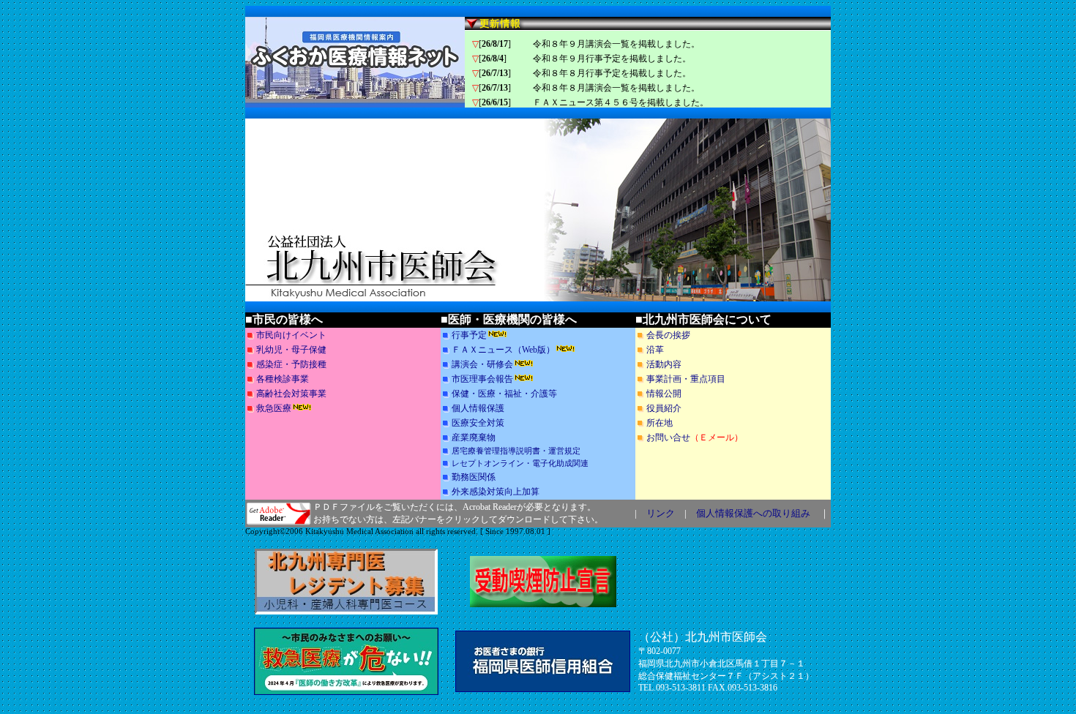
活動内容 (663, 364)
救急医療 (273, 408)
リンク (660, 513)
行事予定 (469, 335)
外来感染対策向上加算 (495, 491)
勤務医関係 (474, 477)
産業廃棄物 (474, 437)
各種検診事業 (282, 379)
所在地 (659, 423)
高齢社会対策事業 (291, 393)
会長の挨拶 (668, 335)
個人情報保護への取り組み (753, 513)
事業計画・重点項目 (685, 379)
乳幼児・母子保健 (291, 350)
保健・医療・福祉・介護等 (504, 393)
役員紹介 (663, 408)
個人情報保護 (478, 408)
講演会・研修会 (482, 364)
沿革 (655, 350)
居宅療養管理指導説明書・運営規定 (516, 451)
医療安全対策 (478, 423)
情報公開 (663, 393)
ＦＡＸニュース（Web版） (503, 350)
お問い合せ (668, 437)
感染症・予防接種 (291, 364)
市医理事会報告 (482, 379)
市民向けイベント (291, 335)
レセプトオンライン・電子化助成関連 (520, 463)
